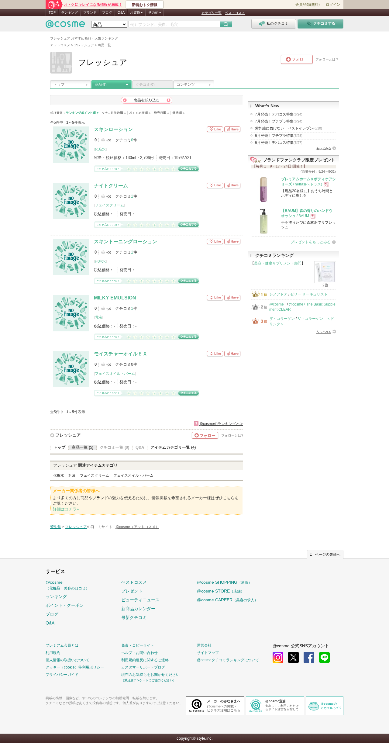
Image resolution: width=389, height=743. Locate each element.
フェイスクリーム (109, 205)
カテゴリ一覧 (211, 13)
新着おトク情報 (144, 5)
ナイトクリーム (111, 185)
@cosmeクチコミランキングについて (228, 660)
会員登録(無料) (307, 4)
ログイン (333, 4)
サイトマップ (208, 653)
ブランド (90, 12)
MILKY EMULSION (115, 297)
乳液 (98, 317)
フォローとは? (232, 435)
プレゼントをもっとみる (311, 242)
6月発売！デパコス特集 (278, 142)
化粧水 (100, 149)
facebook (309, 657)
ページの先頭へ (327, 554)
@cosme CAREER (227, 599)
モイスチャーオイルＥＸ (120, 353)
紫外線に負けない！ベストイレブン (288, 128)
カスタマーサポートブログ (143, 667)
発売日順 (161, 113)
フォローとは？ (327, 59)
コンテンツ (186, 84)
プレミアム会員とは (62, 645)
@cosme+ (277, 304)
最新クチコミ (134, 617)
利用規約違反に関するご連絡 (145, 660)
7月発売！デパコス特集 (278, 114)
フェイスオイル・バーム (115, 374)
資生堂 (55, 527)
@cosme (67, 585)
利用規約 (53, 653)
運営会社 (204, 645)
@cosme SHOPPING (224, 582)
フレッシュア (68, 435)
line (324, 657)
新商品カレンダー (138, 608)
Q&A (121, 12)
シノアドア (278, 294)
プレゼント (132, 591)
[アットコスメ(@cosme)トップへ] (65, 25)
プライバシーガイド (62, 674)
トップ (58, 84)
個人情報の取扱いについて (67, 660)
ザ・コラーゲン (282, 318)
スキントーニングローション (125, 241)
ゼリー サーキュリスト (309, 294)
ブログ (107, 12)
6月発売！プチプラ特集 (278, 135)
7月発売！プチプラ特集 (278, 121)
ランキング (69, 12)
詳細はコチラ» (66, 509)
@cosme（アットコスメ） (137, 527)
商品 (100, 84)
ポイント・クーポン (65, 605)
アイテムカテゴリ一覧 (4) (173, 447)
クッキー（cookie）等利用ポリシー (75, 667)
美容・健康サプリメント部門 (277, 263)
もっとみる (323, 148)
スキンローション (113, 129)
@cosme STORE (220, 591)
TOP (52, 12)
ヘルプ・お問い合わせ (139, 653)
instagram (278, 657)
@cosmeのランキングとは (221, 424)
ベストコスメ (235, 13)
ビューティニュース (140, 599)
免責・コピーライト (137, 645)
